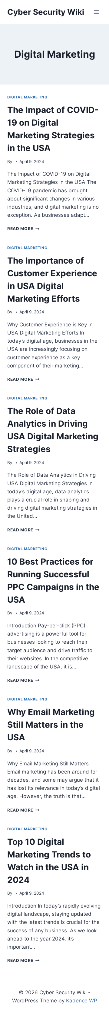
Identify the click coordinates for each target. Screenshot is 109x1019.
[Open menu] (96, 12)
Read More (23, 228)
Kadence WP (81, 1001)
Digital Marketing (27, 97)
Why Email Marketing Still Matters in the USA (51, 724)
